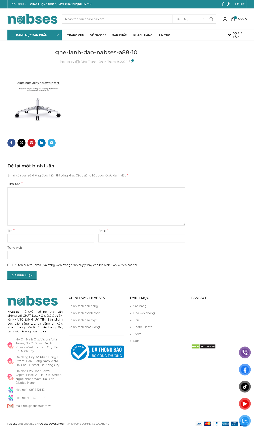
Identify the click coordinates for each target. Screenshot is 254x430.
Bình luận (15, 184)
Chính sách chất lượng (84, 327)
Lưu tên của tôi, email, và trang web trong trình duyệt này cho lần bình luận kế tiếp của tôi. (75, 265)
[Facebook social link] (222, 4)
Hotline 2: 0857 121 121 (30, 398)
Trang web (14, 248)
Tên (11, 231)
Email (103, 231)
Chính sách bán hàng (83, 306)
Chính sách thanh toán (84, 313)
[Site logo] (32, 19)
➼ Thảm (135, 334)
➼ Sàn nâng (138, 306)
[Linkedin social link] (42, 143)
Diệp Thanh (89, 62)
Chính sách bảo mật (83, 320)
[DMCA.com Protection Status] (203, 346)
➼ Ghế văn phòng (142, 313)
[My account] (225, 19)
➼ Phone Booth (141, 327)
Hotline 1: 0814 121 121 (30, 390)
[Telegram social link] (52, 143)
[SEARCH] (211, 19)
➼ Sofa (135, 341)
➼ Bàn (134, 320)
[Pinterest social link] (32, 143)
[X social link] (21, 143)
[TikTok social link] (228, 4)
